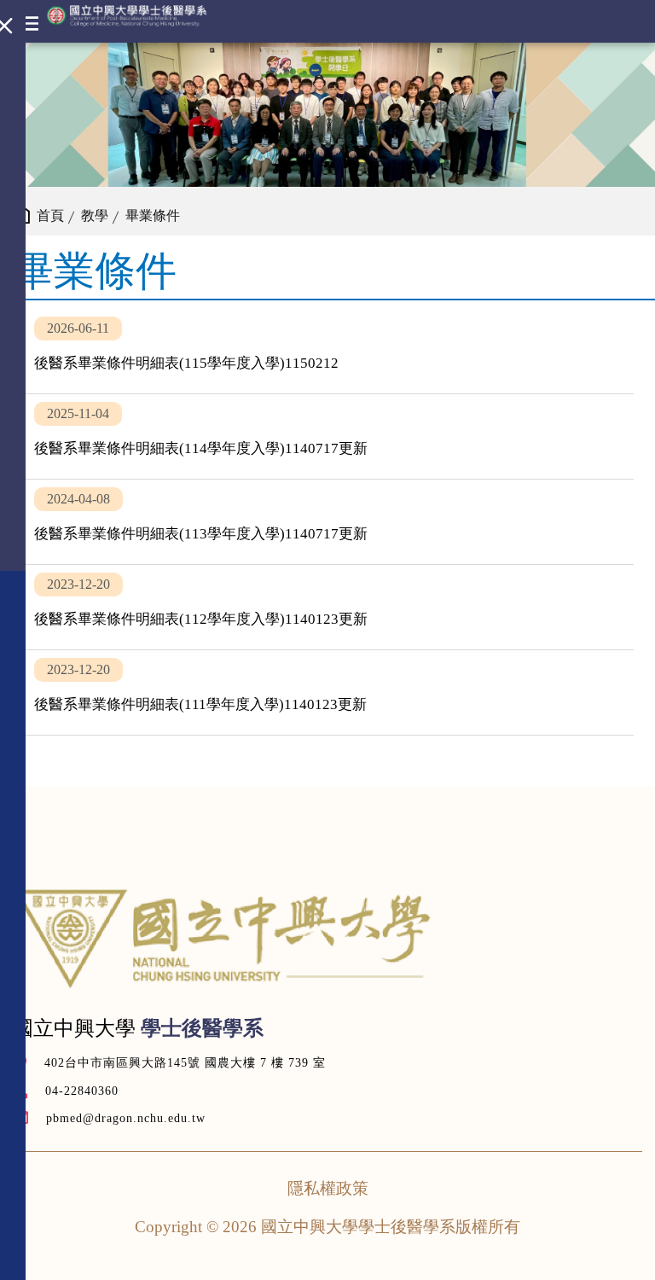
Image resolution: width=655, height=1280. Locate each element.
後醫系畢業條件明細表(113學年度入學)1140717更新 (327, 522)
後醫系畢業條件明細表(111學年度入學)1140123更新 (327, 692)
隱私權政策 (327, 1188)
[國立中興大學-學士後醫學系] (127, 15)
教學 (94, 215)
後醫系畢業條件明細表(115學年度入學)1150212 (327, 351)
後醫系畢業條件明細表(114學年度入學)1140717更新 (327, 436)
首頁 (50, 215)
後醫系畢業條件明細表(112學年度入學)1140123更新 (327, 607)
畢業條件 (152, 215)
